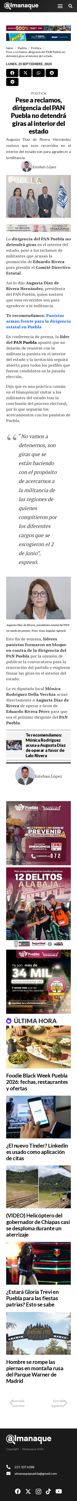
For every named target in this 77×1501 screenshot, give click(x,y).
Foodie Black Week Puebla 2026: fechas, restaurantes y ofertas (37, 1081)
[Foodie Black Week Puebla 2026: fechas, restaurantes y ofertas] (38, 1047)
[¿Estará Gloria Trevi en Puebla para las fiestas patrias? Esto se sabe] (38, 1263)
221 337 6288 (24, 1467)
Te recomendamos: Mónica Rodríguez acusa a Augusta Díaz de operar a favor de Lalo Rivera (46, 745)
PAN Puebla (25, 342)
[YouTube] (58, 1491)
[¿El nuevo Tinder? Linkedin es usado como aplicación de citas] (38, 1117)
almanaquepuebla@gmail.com (36, 1473)
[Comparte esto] (12, 73)
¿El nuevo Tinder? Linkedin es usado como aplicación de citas (37, 1151)
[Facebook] (18, 1491)
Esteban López (44, 166)
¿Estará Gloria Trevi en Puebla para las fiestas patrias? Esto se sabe (32, 1298)
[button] (60, 6)
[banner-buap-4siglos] (38, 37)
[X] (28, 1491)
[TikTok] (48, 1491)
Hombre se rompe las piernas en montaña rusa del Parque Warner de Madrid (34, 1371)
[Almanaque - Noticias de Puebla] (21, 6)
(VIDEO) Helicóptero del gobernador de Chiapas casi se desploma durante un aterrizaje (38, 1225)
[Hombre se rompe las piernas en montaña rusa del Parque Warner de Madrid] (38, 1333)
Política (38, 93)
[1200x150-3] (38, 228)
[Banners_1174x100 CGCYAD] (38, 28)
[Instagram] (38, 1492)
